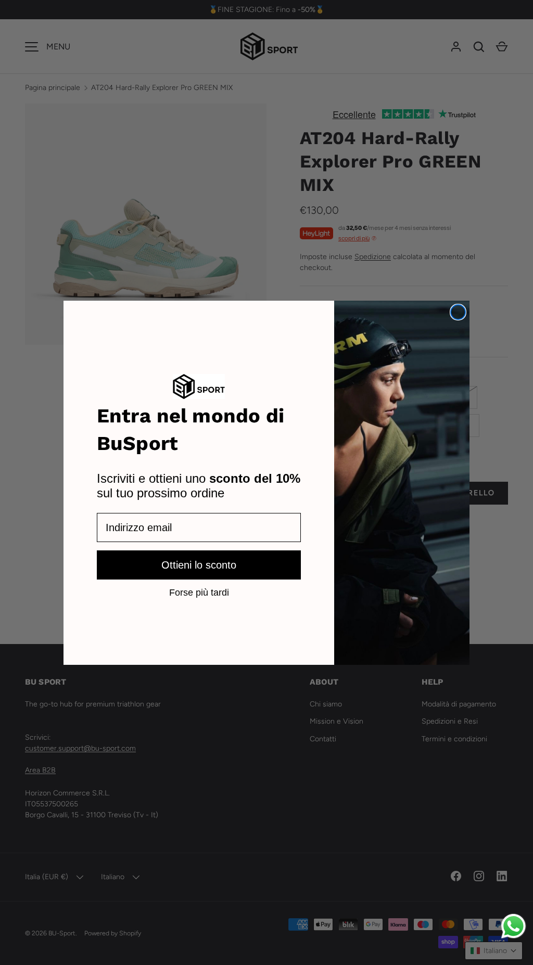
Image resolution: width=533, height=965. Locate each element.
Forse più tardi (199, 592)
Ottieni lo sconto (198, 565)
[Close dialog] (458, 312)
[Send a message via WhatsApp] (513, 926)
